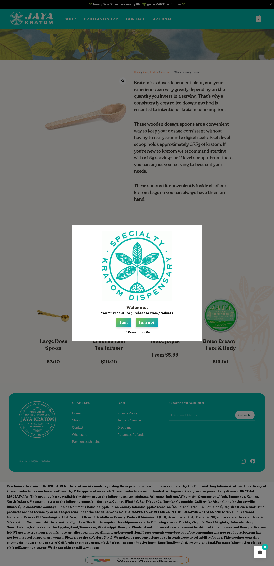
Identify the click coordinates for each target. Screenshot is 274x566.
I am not (147, 322)
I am (124, 322)
